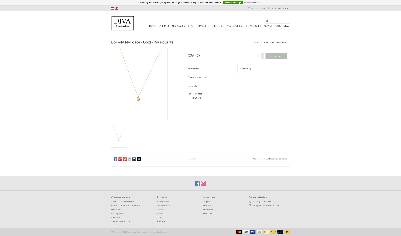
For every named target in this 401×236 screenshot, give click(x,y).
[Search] (267, 21)
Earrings (164, 26)
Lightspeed (164, 232)
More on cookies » (252, 3)
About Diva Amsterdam (122, 201)
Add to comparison (274, 159)
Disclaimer (116, 209)
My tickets (208, 209)
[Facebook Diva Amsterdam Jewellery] (197, 183)
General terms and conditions (125, 205)
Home (152, 26)
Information (193, 68)
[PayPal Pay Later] (286, 232)
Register (207, 201)
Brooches (218, 26)
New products (164, 205)
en (116, 8)
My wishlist (208, 213)
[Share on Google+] (120, 159)
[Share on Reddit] (129, 159)
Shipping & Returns (120, 221)
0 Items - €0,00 (258, 8)
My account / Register (280, 8)
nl (112, 8)
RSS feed (161, 221)
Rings (190, 26)
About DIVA (282, 26)
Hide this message (233, 3)
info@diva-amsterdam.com (266, 205)
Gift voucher (253, 26)
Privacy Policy (118, 213)
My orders (208, 205)
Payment (115, 217)
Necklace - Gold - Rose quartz (275, 42)
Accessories (234, 26)
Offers (160, 209)
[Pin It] (125, 159)
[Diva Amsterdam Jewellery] (122, 23)
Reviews (245, 68)
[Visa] (245, 232)
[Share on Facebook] (115, 159)
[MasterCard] (238, 232)
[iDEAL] (266, 232)
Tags (159, 217)
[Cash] (259, 232)
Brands (268, 26)
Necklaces (178, 26)
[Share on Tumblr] (134, 159)
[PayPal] (272, 232)
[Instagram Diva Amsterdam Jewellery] (203, 183)
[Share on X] (139, 159)
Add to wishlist (259, 159)
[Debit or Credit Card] (279, 232)
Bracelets (203, 26)
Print (285, 159)
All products (163, 201)
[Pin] (252, 232)
